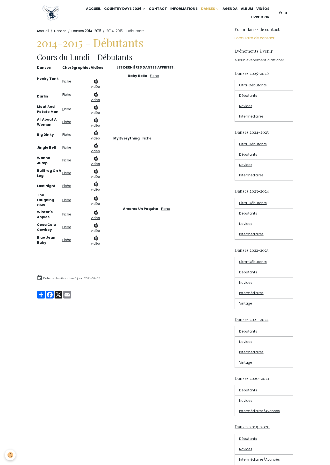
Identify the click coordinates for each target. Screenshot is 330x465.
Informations (184, 8)
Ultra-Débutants (253, 85)
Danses (208, 8)
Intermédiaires (251, 116)
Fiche (66, 81)
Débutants (248, 95)
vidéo (95, 86)
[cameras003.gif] (95, 80)
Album (247, 8)
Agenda (229, 8)
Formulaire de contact (255, 38)
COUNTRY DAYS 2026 (123, 8)
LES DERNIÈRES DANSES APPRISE (145, 67)
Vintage (245, 303)
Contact (158, 8)
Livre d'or (260, 17)
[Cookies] (10, 455)
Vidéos (262, 8)
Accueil (93, 8)
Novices (245, 106)
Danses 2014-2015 (86, 30)
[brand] (51, 13)
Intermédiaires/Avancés (259, 411)
